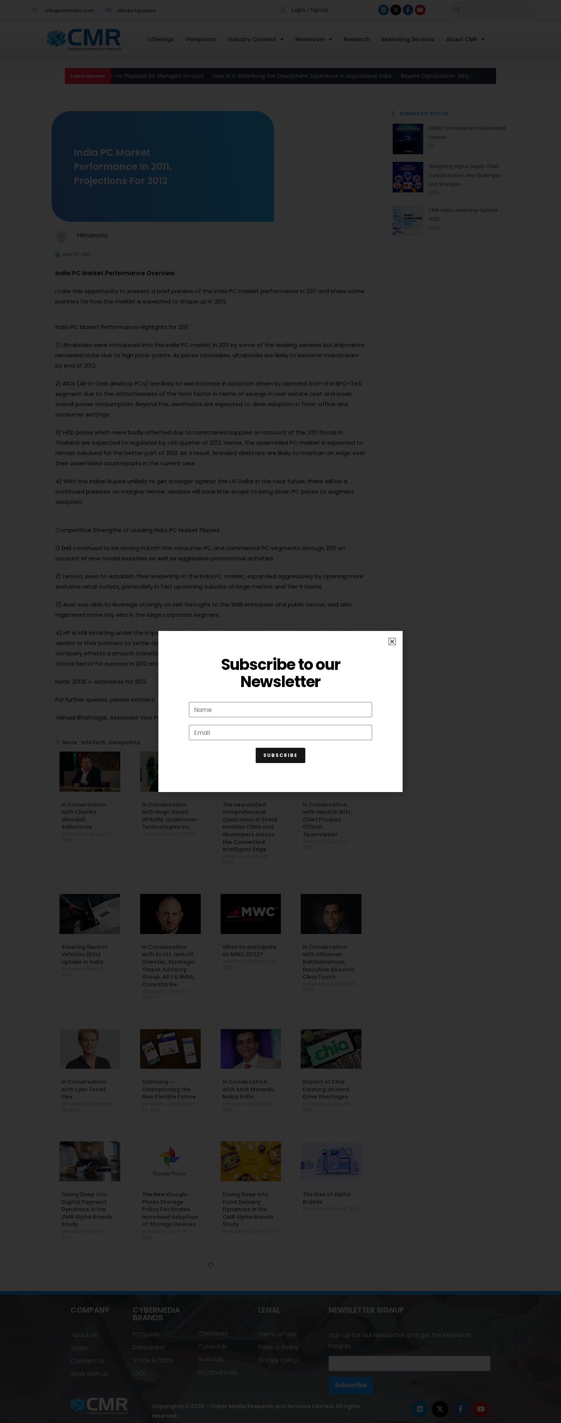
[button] (392, 641)
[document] (280, 711)
